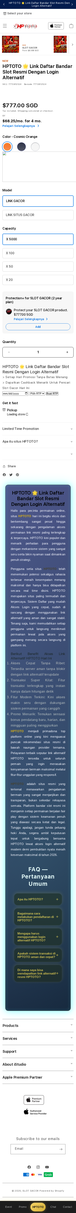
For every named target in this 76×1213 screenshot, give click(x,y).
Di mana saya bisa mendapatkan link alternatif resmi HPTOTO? (36, 973)
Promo (23, 1207)
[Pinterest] (18, 475)
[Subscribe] (60, 1149)
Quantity (9, 342)
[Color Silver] (35, 146)
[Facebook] (5, 475)
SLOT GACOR (30, 1191)
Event (8, 1207)
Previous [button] (4, 4)
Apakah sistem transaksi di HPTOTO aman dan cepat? (36, 955)
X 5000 (11, 239)
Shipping (23, 111)
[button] (5, 26)
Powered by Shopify (52, 1191)
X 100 (10, 253)
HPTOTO (38, 1207)
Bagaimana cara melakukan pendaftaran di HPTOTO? (35, 917)
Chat (53, 1207)
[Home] (26, 26)
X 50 (9, 266)
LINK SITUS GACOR (20, 215)
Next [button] (72, 4)
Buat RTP (52, 393)
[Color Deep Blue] (21, 146)
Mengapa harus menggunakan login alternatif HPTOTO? (31, 937)
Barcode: (28, 84)
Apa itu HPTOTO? (30, 899)
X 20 (9, 280)
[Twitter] (12, 475)
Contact (67, 1207)
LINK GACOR (15, 201)
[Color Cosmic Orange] (7, 147)
